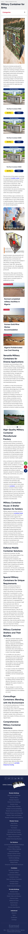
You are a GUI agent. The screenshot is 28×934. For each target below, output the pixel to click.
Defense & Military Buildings (14, 849)
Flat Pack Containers (14, 89)
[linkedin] (15, 778)
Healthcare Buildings (14, 858)
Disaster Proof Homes (14, 836)
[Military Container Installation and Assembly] (14, 253)
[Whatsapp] (25, 463)
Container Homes (14, 877)
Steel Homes (14, 823)
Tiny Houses (14, 827)
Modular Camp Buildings (14, 795)
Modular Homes (14, 821)
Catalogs (14, 919)
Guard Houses (14, 902)
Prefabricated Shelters (14, 894)
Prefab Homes (14, 825)
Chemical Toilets (14, 898)
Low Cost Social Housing (14, 830)
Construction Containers (14, 874)
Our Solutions (14, 842)
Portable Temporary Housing (14, 834)
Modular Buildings (14, 793)
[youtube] (18, 778)
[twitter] (9, 778)
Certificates (14, 917)
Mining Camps (14, 862)
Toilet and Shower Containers (14, 879)
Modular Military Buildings (14, 806)
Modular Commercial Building (14, 808)
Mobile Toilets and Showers (14, 896)
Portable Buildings (14, 889)
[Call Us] (25, 467)
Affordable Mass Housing (14, 832)
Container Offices (14, 872)
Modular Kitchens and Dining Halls (14, 813)
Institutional (14, 910)
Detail (19, 112)
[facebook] (5, 778)
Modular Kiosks (14, 891)
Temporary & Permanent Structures (14, 864)
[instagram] (12, 778)
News (14, 915)
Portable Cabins (14, 883)
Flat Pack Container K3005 (14, 167)
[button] (7, 427)
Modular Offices (14, 797)
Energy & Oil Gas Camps (14, 853)
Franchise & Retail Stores (14, 855)
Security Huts (14, 905)
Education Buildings (14, 851)
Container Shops (14, 881)
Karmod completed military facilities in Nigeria (12, 301)
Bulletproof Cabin (14, 900)
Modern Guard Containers (14, 886)
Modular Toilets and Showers (14, 815)
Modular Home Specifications (14, 839)
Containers (14, 868)
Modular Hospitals (14, 800)
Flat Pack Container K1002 (14, 109)
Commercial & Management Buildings (14, 844)
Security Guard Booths (14, 907)
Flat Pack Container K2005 (14, 138)
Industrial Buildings (14, 860)
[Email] (25, 470)
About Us (14, 913)
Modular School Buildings (14, 802)
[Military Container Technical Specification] (14, 230)
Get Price (9, 112)
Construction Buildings (14, 847)
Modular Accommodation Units (14, 811)
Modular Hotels (14, 804)
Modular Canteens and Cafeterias (14, 817)
